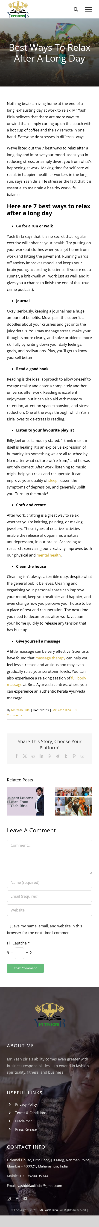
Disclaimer (23, 1121)
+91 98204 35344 (34, 1175)
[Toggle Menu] (89, 9)
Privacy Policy (26, 1104)
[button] (10, 801)
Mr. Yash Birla (20, 710)
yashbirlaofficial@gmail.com (39, 1185)
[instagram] (9, 1198)
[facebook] (17, 1198)
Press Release (26, 1129)
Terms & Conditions (31, 1112)
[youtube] (25, 1198)
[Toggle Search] (76, 9)
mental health (49, 555)
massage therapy (50, 658)
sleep (53, 480)
